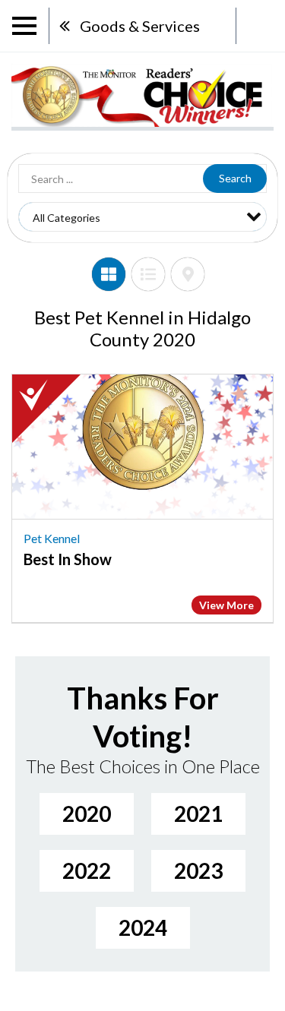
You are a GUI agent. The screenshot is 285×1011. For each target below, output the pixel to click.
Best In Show (68, 559)
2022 (86, 870)
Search (235, 178)
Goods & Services (140, 26)
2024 (143, 927)
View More (226, 605)
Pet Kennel (52, 538)
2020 (86, 813)
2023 (198, 870)
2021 (198, 813)
